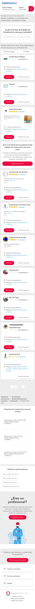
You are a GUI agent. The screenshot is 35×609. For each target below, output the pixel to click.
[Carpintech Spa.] (5, 326)
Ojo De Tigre (14, 297)
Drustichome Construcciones (19, 205)
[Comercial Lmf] (5, 356)
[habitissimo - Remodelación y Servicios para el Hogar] (9, 3)
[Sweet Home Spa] (5, 111)
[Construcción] (5, 272)
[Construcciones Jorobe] (5, 239)
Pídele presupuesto (23, 77)
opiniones (21, 111)
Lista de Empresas (8, 588)
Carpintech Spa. (15, 327)
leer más (17, 117)
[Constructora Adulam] (5, 58)
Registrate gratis (17, 163)
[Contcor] (5, 86)
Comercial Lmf (14, 354)
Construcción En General (18, 172)
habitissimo (4, 397)
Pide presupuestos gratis (18, 560)
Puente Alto (14, 401)
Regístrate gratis (17, 517)
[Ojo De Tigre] (5, 299)
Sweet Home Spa (15, 109)
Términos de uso (17, 596)
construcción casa (10, 474)
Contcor (12, 84)
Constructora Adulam (17, 57)
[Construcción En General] (5, 173)
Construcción (14, 270)
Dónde (21, 7)
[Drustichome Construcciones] (5, 206)
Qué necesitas (7, 7)
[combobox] (9, 8)
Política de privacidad (17, 598)
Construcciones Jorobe (17, 237)
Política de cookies (17, 600)
